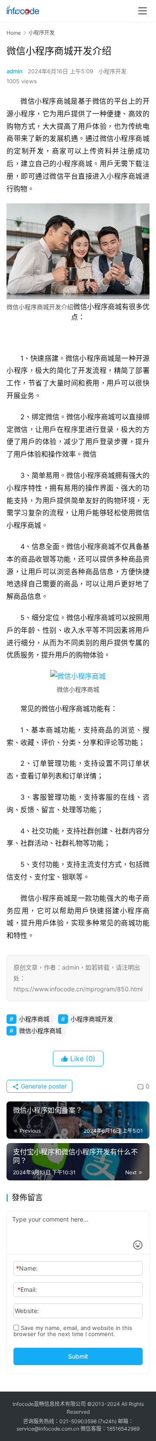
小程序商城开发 (92, 1019)
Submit (78, 1356)
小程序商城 (34, 1019)
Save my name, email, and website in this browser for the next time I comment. (72, 1330)
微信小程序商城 (40, 1030)
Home (13, 32)
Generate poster (43, 1086)
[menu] (142, 11)
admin (14, 71)
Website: (27, 1310)
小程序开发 (112, 71)
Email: (27, 1289)
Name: (27, 1268)
